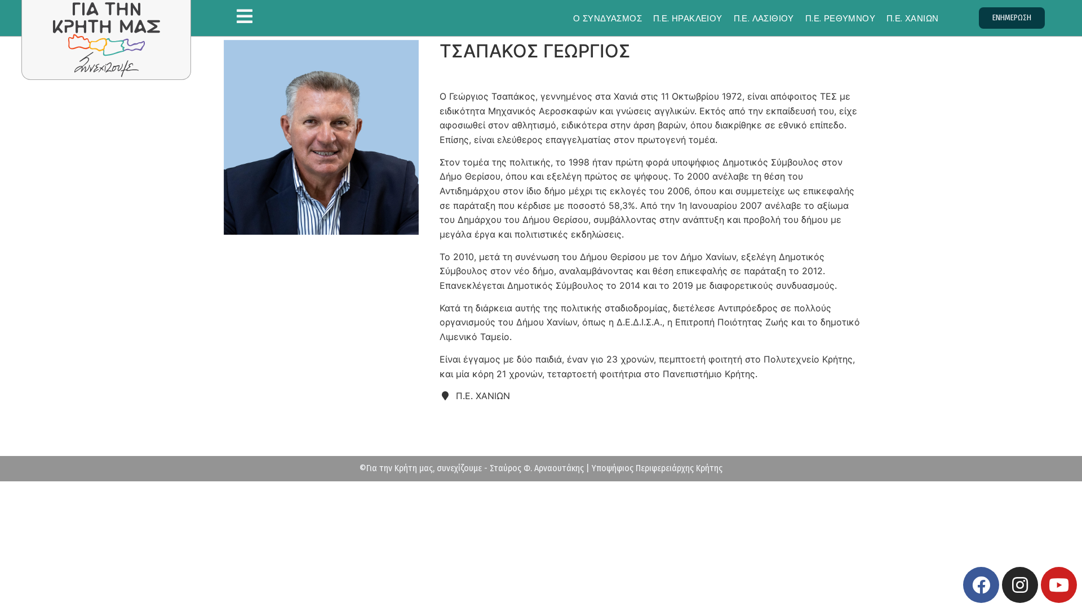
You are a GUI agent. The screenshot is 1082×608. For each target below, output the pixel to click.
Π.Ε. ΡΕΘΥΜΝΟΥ (840, 18)
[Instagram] (1020, 585)
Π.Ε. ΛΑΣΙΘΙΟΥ (764, 18)
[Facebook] (981, 585)
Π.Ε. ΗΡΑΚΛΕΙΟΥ (687, 18)
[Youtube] (1059, 585)
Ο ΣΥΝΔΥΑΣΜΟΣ (607, 18)
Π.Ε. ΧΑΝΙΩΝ (912, 18)
